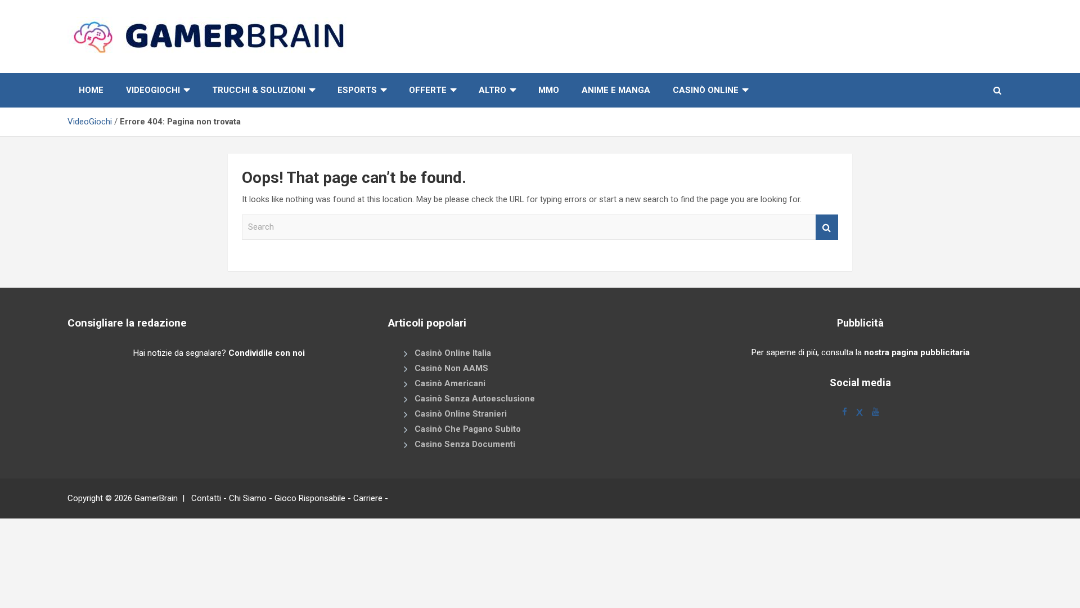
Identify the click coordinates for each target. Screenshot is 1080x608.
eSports (357, 90)
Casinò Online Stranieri (461, 414)
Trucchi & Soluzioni (258, 90)
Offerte (428, 90)
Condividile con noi (266, 353)
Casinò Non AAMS (451, 368)
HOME (91, 90)
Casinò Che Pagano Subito (468, 429)
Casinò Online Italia (453, 353)
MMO (548, 90)
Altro (492, 90)
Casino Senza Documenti (465, 444)
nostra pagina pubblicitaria (917, 352)
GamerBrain (156, 498)
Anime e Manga (616, 90)
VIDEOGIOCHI (153, 90)
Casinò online (706, 90)
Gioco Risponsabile (309, 498)
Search (827, 227)
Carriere (367, 498)
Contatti (206, 498)
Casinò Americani (450, 383)
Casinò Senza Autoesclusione (475, 399)
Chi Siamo (248, 498)
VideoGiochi (90, 122)
